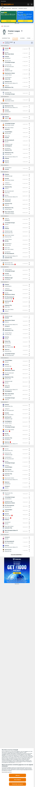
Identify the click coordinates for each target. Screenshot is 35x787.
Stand (28, 38)
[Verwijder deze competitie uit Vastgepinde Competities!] (21, 31)
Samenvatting (6, 38)
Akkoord (17, 775)
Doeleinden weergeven (17, 784)
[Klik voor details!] (17, 49)
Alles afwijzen (17, 779)
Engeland (6, 26)
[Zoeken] (28, 4)
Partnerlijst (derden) (7, 772)
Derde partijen (18, 762)
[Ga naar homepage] (8, 4)
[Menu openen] (31, 4)
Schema (22, 38)
